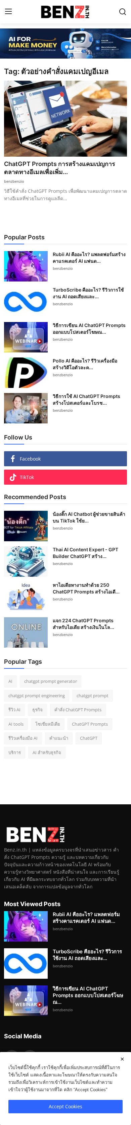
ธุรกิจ (37, 710)
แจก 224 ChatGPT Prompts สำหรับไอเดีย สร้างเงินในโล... (83, 624)
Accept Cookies (65, 1106)
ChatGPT (88, 738)
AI (10, 681)
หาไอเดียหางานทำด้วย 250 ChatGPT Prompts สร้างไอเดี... (86, 588)
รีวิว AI (14, 710)
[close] (122, 1059)
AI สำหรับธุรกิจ (47, 752)
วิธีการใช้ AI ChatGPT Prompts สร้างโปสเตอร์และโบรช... (86, 399)
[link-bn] (65, 43)
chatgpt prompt (92, 696)
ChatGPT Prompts (90, 724)
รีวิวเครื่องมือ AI (23, 738)
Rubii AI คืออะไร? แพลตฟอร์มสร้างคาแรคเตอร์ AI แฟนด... (89, 257)
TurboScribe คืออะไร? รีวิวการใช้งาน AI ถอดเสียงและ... (88, 293)
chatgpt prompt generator (50, 681)
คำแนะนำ (58, 738)
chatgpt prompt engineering (36, 696)
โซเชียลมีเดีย (47, 724)
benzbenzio (14, 181)
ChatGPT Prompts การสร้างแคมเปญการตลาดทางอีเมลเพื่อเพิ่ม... (59, 167)
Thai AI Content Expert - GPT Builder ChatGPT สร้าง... (85, 553)
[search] (122, 11)
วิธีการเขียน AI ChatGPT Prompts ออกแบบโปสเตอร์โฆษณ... (89, 328)
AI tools (16, 724)
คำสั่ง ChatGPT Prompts (77, 710)
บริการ (14, 752)
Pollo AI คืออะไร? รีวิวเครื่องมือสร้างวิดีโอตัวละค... (85, 364)
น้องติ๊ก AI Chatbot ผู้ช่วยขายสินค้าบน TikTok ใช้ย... (89, 517)
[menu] (8, 11)
